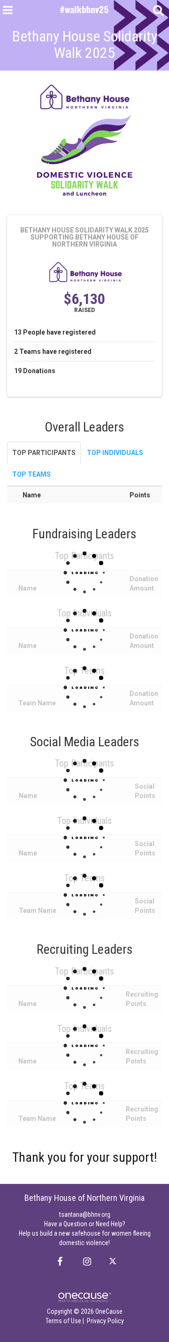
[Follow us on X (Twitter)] (114, 1261)
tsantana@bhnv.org (84, 1214)
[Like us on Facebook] (58, 1261)
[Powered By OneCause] (84, 1297)
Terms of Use (63, 1321)
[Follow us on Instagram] (84, 1261)
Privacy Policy (105, 1321)
